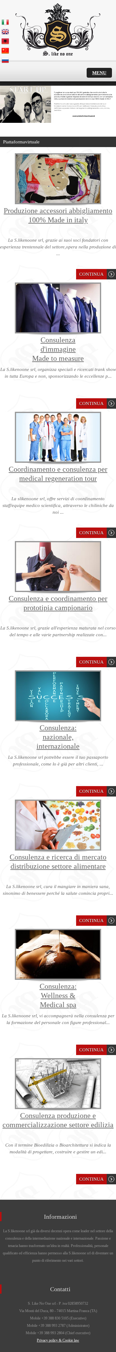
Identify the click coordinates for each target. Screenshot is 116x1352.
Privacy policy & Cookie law (58, 1340)
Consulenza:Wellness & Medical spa (58, 995)
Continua (91, 274)
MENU (99, 72)
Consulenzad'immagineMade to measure (58, 349)
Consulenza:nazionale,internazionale (58, 737)
